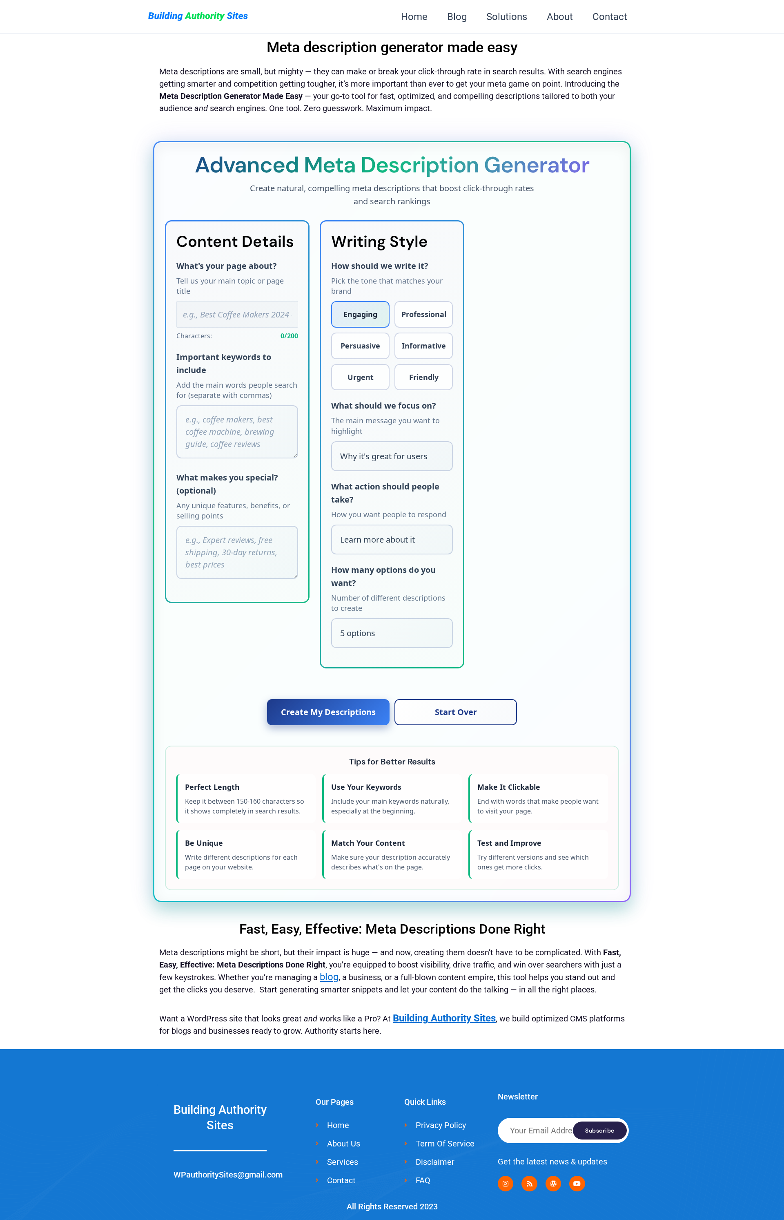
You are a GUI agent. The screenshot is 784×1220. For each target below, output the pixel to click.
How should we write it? (379, 265)
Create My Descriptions (328, 711)
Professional (423, 314)
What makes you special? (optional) (227, 484)
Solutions (506, 16)
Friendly (424, 377)
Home (414, 16)
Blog (457, 16)
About (560, 16)
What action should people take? (385, 493)
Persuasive (360, 346)
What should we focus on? (383, 405)
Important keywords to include (223, 363)
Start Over (456, 711)
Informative (424, 346)
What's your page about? (226, 265)
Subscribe (600, 1130)
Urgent (360, 377)
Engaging (360, 314)
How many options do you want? (383, 576)
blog (329, 977)
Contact (609, 16)
